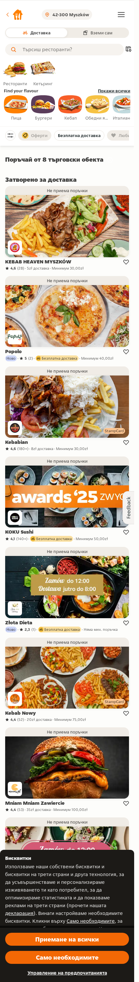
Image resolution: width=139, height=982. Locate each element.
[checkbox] (16, 108)
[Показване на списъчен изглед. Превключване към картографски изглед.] (128, 49)
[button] (14, 14)
